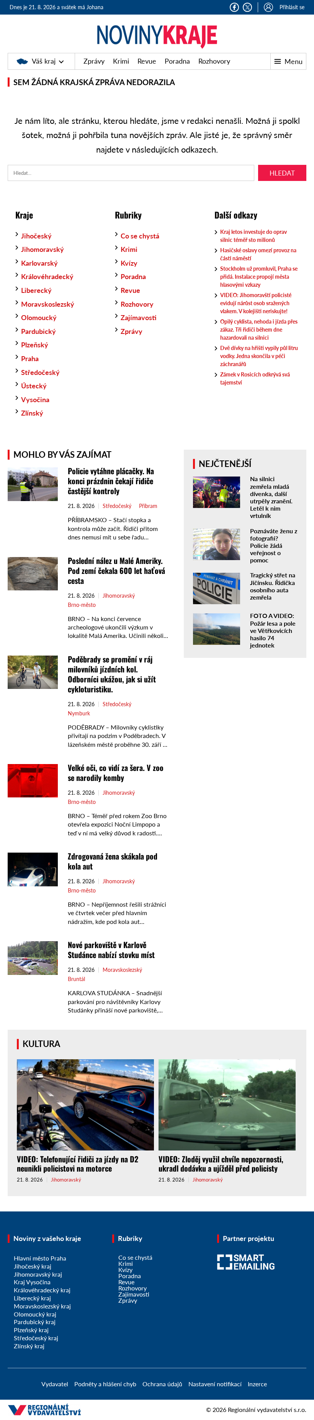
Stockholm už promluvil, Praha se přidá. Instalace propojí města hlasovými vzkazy (259, 276)
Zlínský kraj (29, 1345)
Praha (30, 358)
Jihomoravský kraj (38, 1274)
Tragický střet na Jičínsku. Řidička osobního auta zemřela (272, 586)
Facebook (234, 7)
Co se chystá (140, 236)
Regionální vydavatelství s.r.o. (267, 1409)
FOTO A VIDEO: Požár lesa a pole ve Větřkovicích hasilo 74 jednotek (273, 630)
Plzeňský (34, 344)
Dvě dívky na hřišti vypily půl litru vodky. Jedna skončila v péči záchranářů (259, 356)
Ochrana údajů (162, 1383)
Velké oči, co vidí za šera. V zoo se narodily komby (116, 772)
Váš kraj (44, 61)
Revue (146, 61)
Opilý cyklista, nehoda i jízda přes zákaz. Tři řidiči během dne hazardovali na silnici (259, 329)
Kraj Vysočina (32, 1281)
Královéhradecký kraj (42, 1289)
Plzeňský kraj (31, 1329)
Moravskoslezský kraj (42, 1306)
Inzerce (257, 1383)
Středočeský (40, 372)
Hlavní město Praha (40, 1258)
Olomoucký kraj (35, 1314)
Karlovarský (39, 263)
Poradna (177, 61)
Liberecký (36, 290)
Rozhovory (214, 61)
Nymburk (79, 713)
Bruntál (76, 979)
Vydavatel (54, 1383)
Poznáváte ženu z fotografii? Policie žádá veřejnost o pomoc (273, 545)
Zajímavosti (139, 317)
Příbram (148, 506)
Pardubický (38, 331)
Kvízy (129, 263)
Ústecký (34, 385)
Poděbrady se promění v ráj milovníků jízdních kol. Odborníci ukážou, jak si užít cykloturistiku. (112, 674)
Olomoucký (39, 317)
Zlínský (32, 413)
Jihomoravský (42, 249)
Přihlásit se (292, 7)
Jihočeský (36, 236)
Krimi (121, 61)
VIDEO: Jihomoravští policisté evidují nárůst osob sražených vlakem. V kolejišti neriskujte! (255, 303)
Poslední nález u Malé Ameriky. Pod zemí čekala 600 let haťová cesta (116, 570)
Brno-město (82, 605)
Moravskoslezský (47, 304)
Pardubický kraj (35, 1321)
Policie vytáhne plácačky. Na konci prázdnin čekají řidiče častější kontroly (111, 480)
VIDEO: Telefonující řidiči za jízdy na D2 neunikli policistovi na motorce (77, 1163)
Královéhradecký (47, 276)
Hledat (282, 173)
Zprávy (94, 61)
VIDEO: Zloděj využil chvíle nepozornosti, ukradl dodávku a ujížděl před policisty (221, 1163)
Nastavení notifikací (215, 1383)
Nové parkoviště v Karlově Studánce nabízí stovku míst (111, 949)
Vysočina (35, 399)
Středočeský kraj (36, 1337)
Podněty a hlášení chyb (105, 1383)
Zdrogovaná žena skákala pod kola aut (112, 861)
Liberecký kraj (32, 1298)
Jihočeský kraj (32, 1266)
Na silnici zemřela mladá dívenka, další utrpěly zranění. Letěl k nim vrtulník (271, 497)
